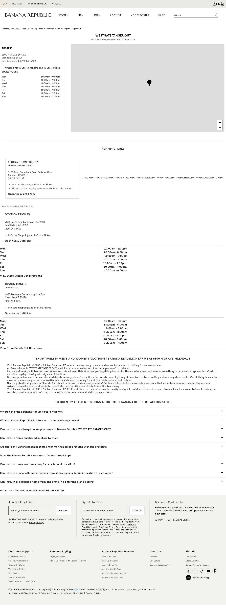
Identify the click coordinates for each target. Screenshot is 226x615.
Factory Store (11, 288)
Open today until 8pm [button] (18, 241)
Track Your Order (16, 569)
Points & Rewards (109, 561)
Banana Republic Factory (197, 565)
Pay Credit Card (108, 557)
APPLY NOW (163, 519)
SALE (161, 15)
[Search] (216, 15)
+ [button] (220, 122)
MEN (81, 15)
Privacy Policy (115, 527)
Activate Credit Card (111, 569)
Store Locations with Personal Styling (68, 561)
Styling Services (57, 557)
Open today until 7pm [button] (21, 194)
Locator (5, 29)
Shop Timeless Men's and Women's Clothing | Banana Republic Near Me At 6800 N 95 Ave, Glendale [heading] (113, 358)
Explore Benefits (109, 565)
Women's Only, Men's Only (19, 165)
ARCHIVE (116, 15)
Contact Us (191, 557)
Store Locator (192, 561)
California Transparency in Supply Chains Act (62, 593)
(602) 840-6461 (16, 178)
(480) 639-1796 (13, 301)
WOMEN (64, 15)
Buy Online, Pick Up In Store (21, 581)
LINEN (97, 15)
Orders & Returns (16, 565)
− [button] (220, 127)
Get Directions (9, 61)
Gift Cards (13, 573)
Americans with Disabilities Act (23, 593)
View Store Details (11, 206)
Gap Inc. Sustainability (160, 565)
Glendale (24, 29)
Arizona (14, 29)
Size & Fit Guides (16, 577)
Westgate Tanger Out (113, 37)
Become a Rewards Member (114, 573)
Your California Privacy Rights (95, 589)
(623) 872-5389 (28, 61)
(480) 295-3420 (13, 229)
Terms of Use (117, 589)
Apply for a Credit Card (112, 577)
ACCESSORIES (140, 15)
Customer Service (17, 557)
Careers (153, 557)
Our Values (155, 561)
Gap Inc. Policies (93, 593)
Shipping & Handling (18, 561)
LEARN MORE (181, 519)
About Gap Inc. (149, 589)
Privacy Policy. (36, 522)
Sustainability (133, 589)
